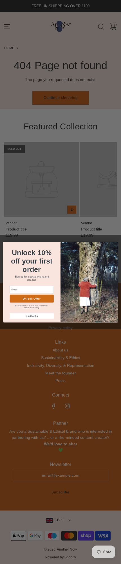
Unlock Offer (32, 298)
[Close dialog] (114, 245)
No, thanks (32, 315)
